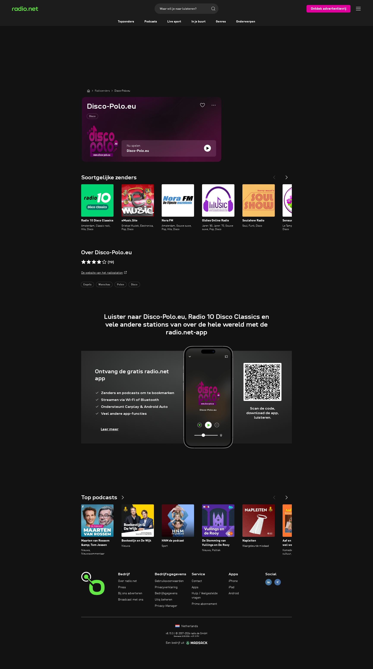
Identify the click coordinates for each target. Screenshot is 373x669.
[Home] (88, 90)
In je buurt (198, 21)
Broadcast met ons (130, 599)
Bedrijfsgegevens (166, 593)
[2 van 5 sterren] (88, 262)
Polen (120, 284)
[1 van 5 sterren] (83, 262)
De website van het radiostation (102, 272)
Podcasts (150, 21)
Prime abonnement (204, 603)
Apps (195, 587)
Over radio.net (127, 581)
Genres (221, 21)
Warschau (104, 284)
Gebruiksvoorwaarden (169, 581)
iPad (231, 587)
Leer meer (110, 429)
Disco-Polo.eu (138, 151)
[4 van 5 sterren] (99, 262)
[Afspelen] (207, 148)
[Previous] (274, 175)
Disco (92, 116)
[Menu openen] (358, 8)
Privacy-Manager (166, 605)
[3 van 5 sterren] (93, 262)
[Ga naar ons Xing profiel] (277, 582)
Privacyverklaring (166, 587)
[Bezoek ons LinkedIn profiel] (268, 582)
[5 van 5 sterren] (104, 262)
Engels (87, 284)
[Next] (286, 175)
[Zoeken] (213, 8)
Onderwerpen (245, 21)
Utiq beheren (163, 599)
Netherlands (189, 626)
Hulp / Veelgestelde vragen (205, 595)
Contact (197, 581)
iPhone (233, 581)
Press (122, 587)
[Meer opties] (213, 105)
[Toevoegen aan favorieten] (202, 105)
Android (234, 593)
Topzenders (126, 21)
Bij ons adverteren (130, 593)
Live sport (174, 21)
